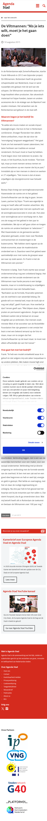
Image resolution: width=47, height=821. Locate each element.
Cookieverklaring (10, 684)
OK (23, 450)
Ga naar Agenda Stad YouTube (19, 628)
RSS (5, 699)
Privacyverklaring (10, 680)
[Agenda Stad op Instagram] (6, 708)
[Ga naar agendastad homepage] (8, 5)
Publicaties (8, 693)
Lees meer (11, 580)
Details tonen (34, 442)
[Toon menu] (38, 6)
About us (7, 696)
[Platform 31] (17, 802)
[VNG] (17, 755)
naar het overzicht (10, 18)
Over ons (7, 671)
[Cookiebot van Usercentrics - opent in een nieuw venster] (33, 368)
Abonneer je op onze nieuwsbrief (16, 531)
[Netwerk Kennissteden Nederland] (17, 810)
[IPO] (17, 741)
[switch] (40, 418)
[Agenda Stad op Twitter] (2, 708)
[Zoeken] (44, 6)
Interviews (5, 515)
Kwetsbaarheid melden (12, 677)
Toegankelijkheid (10, 687)
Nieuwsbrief (8, 690)
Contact (6, 674)
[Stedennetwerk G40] (17, 787)
